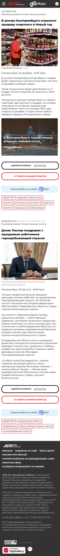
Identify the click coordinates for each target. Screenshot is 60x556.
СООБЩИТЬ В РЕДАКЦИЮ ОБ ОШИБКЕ (23, 466)
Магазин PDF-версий (14, 454)
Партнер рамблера (26, 542)
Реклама (7, 451)
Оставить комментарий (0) (30, 176)
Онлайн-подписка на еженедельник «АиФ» (28, 459)
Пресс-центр (46, 451)
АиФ (26, 68)
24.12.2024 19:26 (8, 11)
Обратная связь (11, 462)
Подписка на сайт (26, 451)
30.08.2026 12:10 (9, 221)
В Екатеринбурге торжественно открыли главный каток (28, 139)
